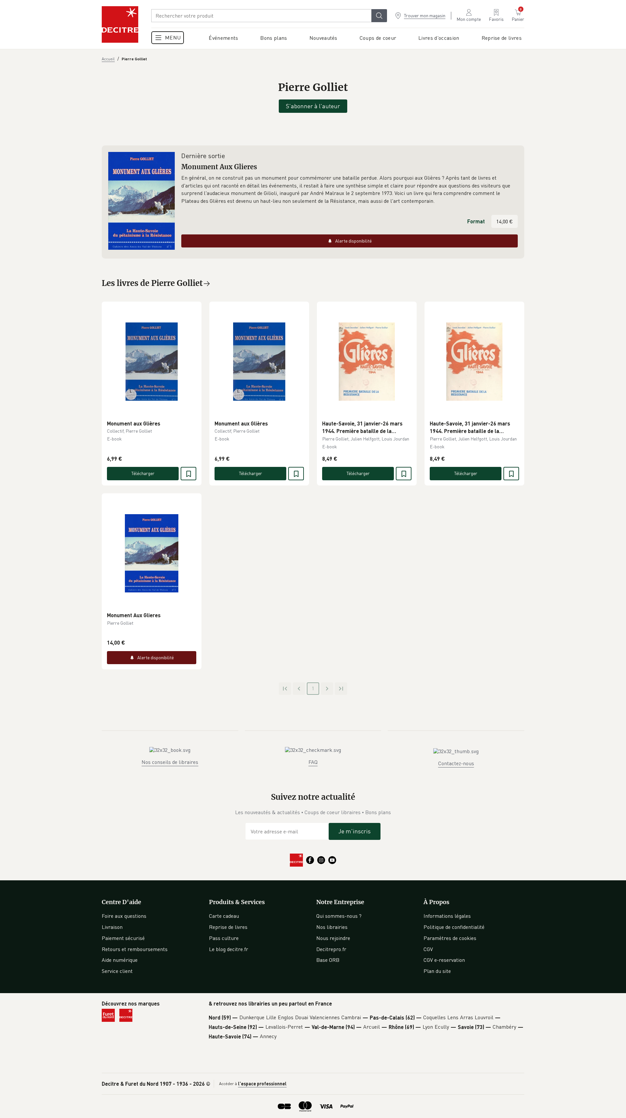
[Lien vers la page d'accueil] (120, 24)
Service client (117, 971)
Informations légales (447, 916)
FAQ (313, 762)
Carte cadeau (224, 916)
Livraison (112, 927)
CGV (428, 949)
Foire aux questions (124, 916)
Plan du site (437, 971)
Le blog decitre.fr (228, 949)
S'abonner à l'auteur (313, 106)
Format (476, 221)
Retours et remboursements (135, 949)
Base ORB (327, 960)
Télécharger (143, 473)
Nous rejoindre (333, 938)
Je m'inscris (354, 831)
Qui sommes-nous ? (339, 916)
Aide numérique (120, 960)
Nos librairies (332, 927)
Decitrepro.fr (331, 949)
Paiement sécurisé (123, 938)
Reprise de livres (228, 927)
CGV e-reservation (444, 960)
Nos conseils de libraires (170, 762)
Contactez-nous (456, 763)
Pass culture (224, 938)
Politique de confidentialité (454, 927)
